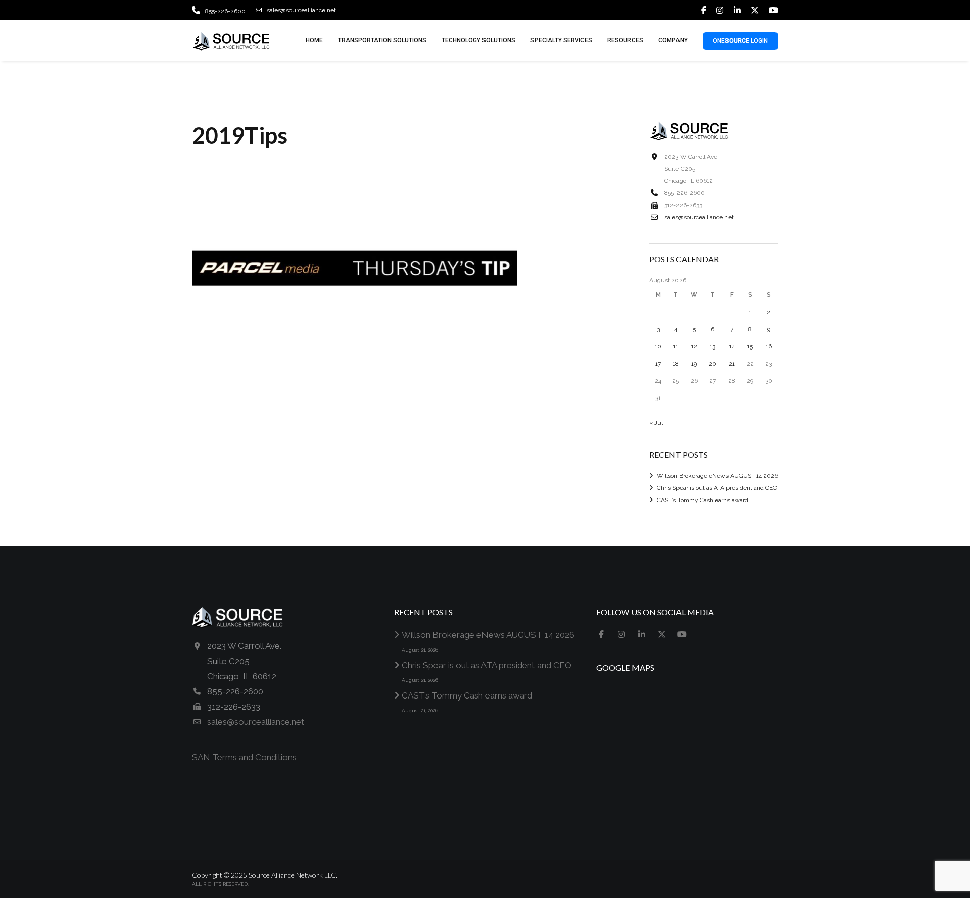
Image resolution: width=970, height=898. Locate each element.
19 (694, 363)
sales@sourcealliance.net (301, 10)
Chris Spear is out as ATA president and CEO (717, 487)
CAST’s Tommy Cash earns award (702, 500)
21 (732, 363)
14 (732, 346)
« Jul (656, 422)
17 (658, 363)
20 (712, 363)
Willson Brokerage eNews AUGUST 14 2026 (717, 475)
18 (676, 363)
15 (750, 346)
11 (675, 346)
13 (712, 346)
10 (658, 346)
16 (769, 346)
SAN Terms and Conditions (244, 757)
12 (694, 346)
